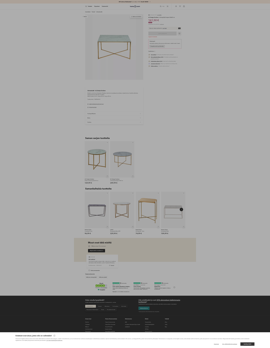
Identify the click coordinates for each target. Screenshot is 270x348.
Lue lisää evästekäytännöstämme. (54, 340)
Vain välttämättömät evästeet (229, 344)
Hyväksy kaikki (247, 344)
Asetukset (216, 344)
